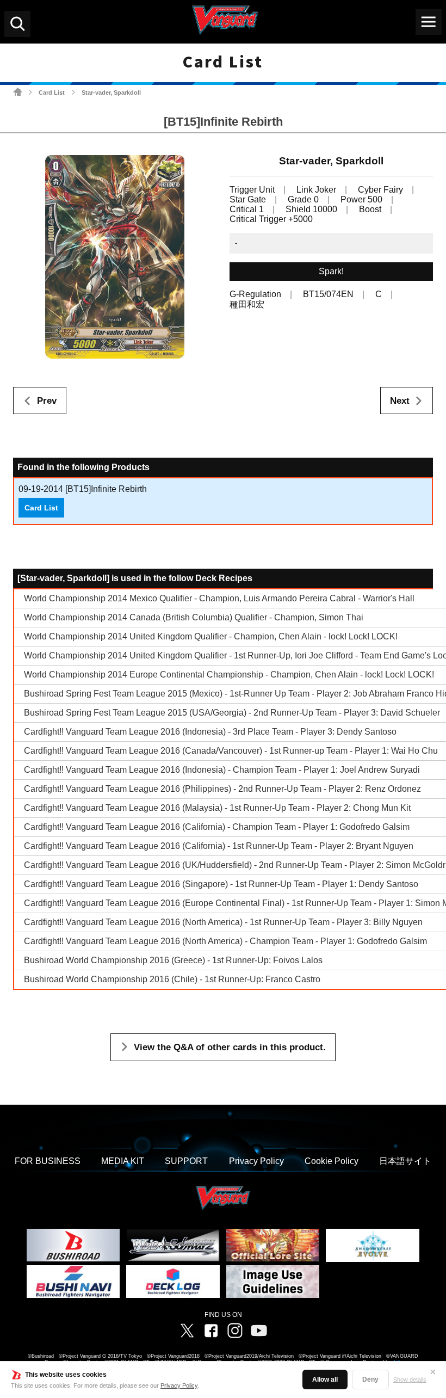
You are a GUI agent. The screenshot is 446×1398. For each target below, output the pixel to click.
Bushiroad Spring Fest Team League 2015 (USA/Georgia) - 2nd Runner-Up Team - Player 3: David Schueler (232, 712)
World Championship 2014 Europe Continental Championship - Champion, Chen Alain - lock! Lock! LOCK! (229, 674)
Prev (47, 401)
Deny (370, 1379)
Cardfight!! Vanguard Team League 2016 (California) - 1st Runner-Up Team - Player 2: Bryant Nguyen (218, 846)
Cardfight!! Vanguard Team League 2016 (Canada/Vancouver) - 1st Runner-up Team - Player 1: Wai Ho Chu (231, 750)
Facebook (211, 1330)
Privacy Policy (178, 1385)
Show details (409, 1379)
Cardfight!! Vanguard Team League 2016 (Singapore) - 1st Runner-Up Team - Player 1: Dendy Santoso (221, 884)
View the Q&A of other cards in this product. (230, 1047)
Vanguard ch (259, 1330)
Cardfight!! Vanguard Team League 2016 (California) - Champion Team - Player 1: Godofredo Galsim (217, 827)
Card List (52, 92)
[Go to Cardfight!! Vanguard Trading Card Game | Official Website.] (17, 91)
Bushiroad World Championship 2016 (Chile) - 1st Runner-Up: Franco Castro (172, 979)
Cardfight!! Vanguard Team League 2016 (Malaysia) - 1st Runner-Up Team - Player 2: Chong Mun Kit (217, 807)
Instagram (235, 1330)
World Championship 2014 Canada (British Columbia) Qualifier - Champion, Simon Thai (193, 617)
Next (400, 401)
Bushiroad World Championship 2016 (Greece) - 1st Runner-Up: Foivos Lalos (173, 960)
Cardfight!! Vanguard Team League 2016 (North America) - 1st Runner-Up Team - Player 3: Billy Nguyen (223, 922)
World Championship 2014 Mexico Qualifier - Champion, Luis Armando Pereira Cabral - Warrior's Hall (219, 598)
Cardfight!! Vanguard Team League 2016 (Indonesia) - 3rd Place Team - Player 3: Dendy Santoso (210, 731)
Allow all (325, 1379)
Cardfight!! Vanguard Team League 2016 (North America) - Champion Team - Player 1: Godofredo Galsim (225, 941)
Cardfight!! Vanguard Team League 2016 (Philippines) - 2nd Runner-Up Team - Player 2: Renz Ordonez (222, 788)
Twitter (187, 1330)
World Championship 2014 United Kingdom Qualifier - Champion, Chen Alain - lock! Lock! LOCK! (211, 636)
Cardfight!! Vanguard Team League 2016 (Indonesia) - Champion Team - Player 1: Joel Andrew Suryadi (222, 769)
